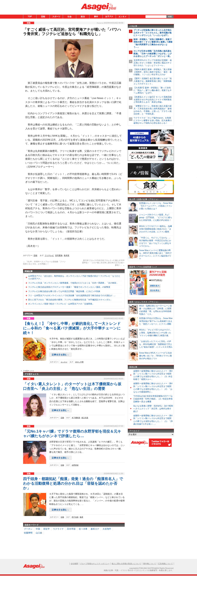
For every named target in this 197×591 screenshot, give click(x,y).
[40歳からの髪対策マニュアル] (151, 143)
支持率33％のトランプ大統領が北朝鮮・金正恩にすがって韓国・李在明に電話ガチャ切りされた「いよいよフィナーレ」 (153, 63)
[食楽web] (151, 194)
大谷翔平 (107, 529)
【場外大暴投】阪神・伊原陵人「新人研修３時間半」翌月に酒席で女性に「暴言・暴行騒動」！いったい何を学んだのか (153, 72)
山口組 (39, 533)
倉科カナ (95, 529)
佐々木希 (83, 529)
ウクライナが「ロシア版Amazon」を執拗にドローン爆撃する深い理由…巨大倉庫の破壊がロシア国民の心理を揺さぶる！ (153, 120)
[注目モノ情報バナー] (151, 177)
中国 (38, 529)
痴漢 (81, 517)
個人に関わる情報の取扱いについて (126, 564)
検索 (170, 17)
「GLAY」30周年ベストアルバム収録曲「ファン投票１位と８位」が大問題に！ (44, 263)
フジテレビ (49, 255)
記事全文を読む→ (60, 354)
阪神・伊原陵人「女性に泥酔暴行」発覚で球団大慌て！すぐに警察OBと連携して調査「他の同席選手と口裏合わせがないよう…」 (153, 43)
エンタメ (123, 16)
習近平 (46, 529)
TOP (30, 16)
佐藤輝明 (28, 533)
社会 (70, 16)
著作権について (149, 564)
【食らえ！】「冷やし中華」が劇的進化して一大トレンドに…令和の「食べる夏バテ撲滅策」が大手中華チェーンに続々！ (72, 328)
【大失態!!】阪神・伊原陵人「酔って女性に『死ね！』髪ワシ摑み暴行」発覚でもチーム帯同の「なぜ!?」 (153, 90)
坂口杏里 (84, 418)
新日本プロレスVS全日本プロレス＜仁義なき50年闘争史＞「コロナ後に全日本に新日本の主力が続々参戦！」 (103, 262)
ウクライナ (58, 529)
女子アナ (109, 16)
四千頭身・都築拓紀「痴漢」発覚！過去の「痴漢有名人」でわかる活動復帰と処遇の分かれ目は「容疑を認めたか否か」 (73, 483)
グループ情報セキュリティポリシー (95, 564)
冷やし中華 (79, 362)
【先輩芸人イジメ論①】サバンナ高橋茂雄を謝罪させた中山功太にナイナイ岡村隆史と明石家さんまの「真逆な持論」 (153, 99)
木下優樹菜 (76, 418)
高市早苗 (71, 529)
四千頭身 (75, 517)
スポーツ (56, 16)
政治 (83, 16)
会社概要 (74, 564)
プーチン (28, 529)
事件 (96, 16)
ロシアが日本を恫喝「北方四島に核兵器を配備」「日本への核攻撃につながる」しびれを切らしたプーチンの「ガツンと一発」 (153, 53)
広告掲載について (165, 564)
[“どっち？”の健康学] (151, 160)
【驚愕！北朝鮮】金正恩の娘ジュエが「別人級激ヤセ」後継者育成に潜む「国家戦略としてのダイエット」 (153, 81)
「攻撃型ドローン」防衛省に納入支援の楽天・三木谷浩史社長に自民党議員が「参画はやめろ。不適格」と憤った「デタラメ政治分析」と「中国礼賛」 (153, 110)
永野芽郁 (75, 465)
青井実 (66, 255)
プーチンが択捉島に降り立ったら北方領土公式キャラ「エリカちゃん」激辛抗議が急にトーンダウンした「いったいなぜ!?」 (153, 32)
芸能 (43, 16)
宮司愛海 (58, 255)
